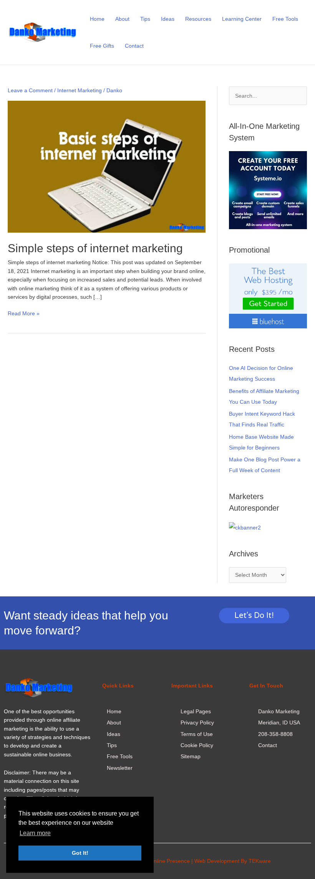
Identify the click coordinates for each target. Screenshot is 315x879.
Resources (198, 19)
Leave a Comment (30, 90)
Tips (145, 19)
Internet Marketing (79, 90)
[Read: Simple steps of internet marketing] (107, 166)
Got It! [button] (80, 853)
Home (97, 19)
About (122, 19)
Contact (134, 46)
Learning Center (242, 19)
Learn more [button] (35, 833)
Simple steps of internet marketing (95, 248)
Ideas (167, 19)
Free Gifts (102, 46)
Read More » (24, 312)
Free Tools (285, 19)
